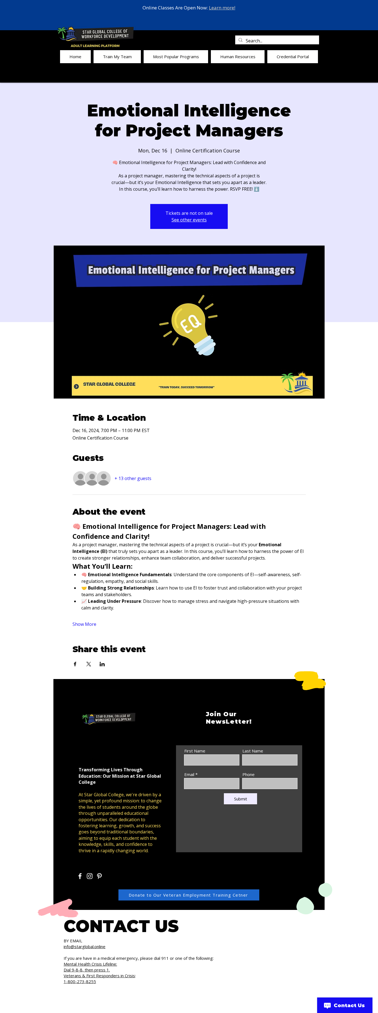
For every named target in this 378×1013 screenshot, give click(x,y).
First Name (194, 751)
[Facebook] (80, 876)
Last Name (252, 751)
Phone (248, 774)
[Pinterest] (99, 876)
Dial (68, 970)
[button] (117, 56)
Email (189, 774)
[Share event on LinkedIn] (102, 664)
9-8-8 (77, 970)
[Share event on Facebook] (75, 664)
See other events (189, 220)
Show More (84, 624)
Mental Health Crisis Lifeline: (90, 964)
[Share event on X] (88, 664)
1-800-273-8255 (80, 981)
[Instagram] (90, 876)
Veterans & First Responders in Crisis (99, 975)
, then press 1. (96, 970)
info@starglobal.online (84, 946)
